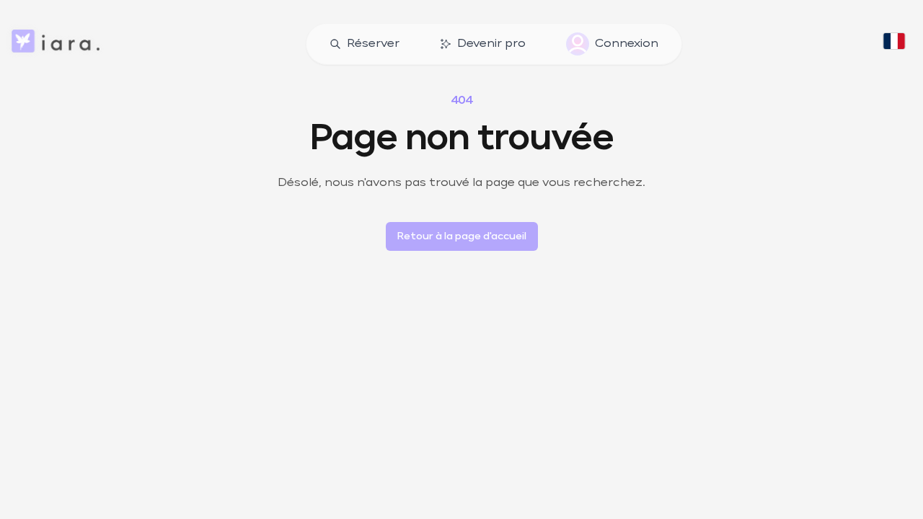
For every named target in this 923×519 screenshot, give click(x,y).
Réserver (373, 44)
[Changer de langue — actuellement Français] (894, 44)
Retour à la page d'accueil (461, 236)
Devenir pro (491, 44)
